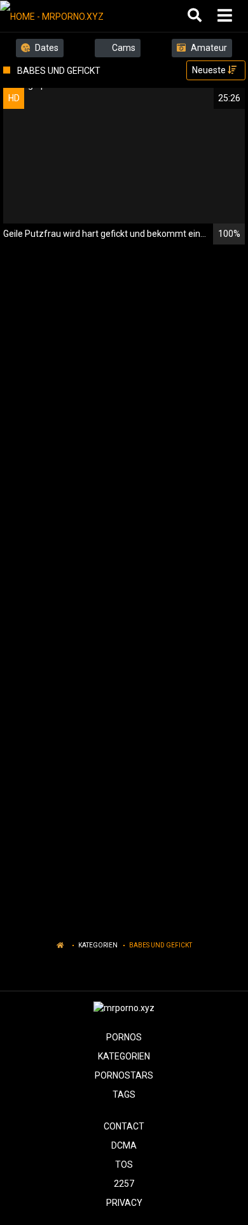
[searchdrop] (196, 16)
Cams (122, 48)
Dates (46, 48)
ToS (124, 1164)
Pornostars (124, 1075)
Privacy (124, 1203)
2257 (124, 1184)
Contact (124, 1126)
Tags (124, 1094)
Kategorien (98, 945)
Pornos (124, 1037)
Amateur (208, 48)
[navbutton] (226, 16)
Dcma (124, 1145)
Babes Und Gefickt (160, 945)
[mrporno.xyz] (64, 16)
